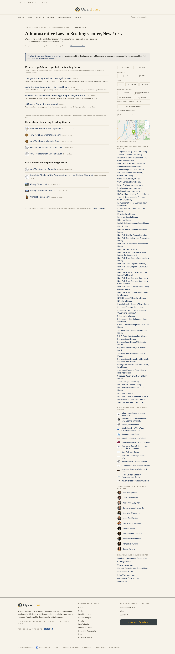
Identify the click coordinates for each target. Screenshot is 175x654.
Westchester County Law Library (130, 402)
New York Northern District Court (46, 147)
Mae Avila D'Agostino (131, 513)
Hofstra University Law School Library (133, 194)
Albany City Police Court (41, 190)
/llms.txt (123, 611)
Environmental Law (125, 572)
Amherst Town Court (40, 197)
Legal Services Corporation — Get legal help (46, 87)
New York (69, 27)
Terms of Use (100, 647)
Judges (50, 17)
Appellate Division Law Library (129, 155)
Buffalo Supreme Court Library (130, 173)
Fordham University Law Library (130, 188)
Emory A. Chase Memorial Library (130, 185)
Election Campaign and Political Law (132, 568)
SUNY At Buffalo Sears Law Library (132, 336)
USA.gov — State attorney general (41, 104)
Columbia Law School (130, 434)
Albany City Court (38, 184)
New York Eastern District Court (45, 135)
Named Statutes (85, 628)
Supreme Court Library (126, 339)
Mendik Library (123, 226)
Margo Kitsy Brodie (130, 544)
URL (121, 84)
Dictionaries (64, 17)
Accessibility (43, 647)
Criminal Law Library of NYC (128, 179)
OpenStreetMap (123, 141)
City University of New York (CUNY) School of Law (132, 429)
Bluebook (145, 84)
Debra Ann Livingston (131, 503)
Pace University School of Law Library (133, 304)
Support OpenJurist (138, 622)
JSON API (124, 615)
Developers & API (127, 608)
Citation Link (132, 84)
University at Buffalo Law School (135, 481)
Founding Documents (87, 631)
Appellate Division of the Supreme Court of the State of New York (61, 175)
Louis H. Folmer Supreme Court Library (133, 223)
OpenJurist (29, 27)
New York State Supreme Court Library (133, 278)
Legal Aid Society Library (127, 217)
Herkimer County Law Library (129, 191)
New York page (99, 208)
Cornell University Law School (133, 438)
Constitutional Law (125, 565)
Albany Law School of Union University (133, 414)
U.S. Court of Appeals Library (129, 385)
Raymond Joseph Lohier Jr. (133, 508)
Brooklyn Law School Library (129, 166)
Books (78, 17)
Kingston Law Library (126, 214)
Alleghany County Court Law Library (132, 152)
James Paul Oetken (130, 518)
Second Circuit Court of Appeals (45, 128)
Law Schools (83, 624)
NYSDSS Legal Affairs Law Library (131, 298)
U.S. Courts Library (125, 393)
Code (30, 17)
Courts (40, 17)
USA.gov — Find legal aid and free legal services (48, 78)
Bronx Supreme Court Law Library (131, 163)
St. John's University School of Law (135, 466)
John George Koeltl (130, 493)
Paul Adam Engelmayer (132, 523)
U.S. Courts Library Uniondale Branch (132, 396)
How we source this (77, 46)
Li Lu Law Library (124, 220)
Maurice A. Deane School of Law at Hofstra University (134, 447)
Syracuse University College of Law (134, 470)
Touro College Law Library (128, 382)
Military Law (122, 582)
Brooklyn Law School (130, 425)
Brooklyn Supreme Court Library (130, 170)
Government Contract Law (128, 578)
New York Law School (130, 452)
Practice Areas (41, 27)
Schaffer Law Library (126, 316)
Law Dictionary (84, 614)
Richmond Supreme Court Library (130, 307)
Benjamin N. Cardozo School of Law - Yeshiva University (134, 420)
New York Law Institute (127, 249)
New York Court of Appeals (43, 169)
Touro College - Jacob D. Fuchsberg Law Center (131, 476)
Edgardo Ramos (129, 528)
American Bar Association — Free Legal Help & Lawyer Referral (55, 95)
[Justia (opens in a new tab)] (49, 629)
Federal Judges (84, 618)
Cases (21, 17)
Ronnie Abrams (128, 549)
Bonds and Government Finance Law (132, 558)
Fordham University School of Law (135, 442)
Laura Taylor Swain (130, 498)
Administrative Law (56, 27)
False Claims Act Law (126, 575)
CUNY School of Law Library (129, 182)
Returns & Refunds (71, 647)
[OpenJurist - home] (87, 9)
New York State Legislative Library (131, 264)
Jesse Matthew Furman (131, 539)
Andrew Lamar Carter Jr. (132, 534)
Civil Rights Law (124, 562)
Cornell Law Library (125, 176)
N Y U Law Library (124, 301)
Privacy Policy (114, 647)
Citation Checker (85, 638)
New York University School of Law (133, 457)
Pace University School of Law (134, 462)
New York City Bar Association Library (132, 235)
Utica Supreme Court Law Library (131, 399)
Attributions (86, 647)
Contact (56, 647)
